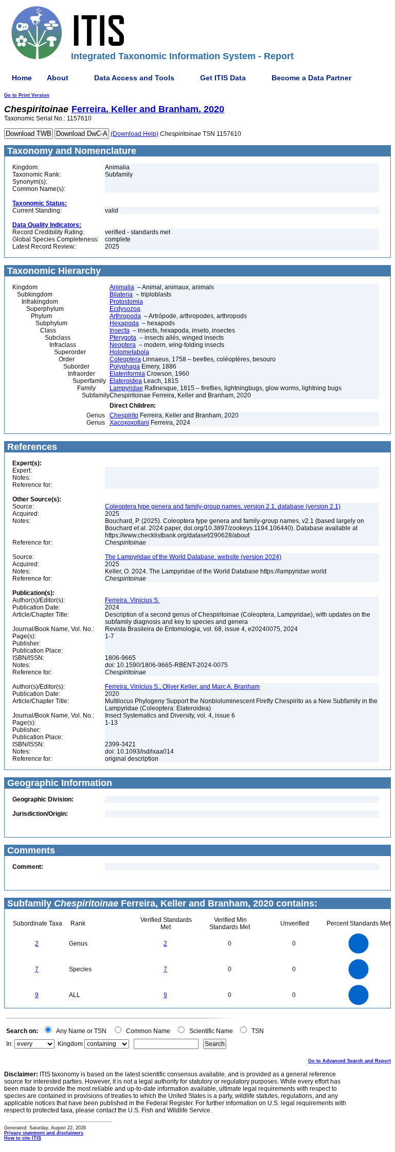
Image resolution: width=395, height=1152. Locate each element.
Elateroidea (126, 381)
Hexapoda (124, 323)
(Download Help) (134, 133)
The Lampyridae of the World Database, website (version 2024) (193, 557)
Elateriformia (127, 373)
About (57, 78)
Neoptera (123, 344)
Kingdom (70, 1044)
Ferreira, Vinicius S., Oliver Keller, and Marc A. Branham (182, 686)
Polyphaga (125, 366)
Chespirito (124, 415)
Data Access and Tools (134, 78)
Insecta (120, 330)
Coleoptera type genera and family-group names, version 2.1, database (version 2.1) (222, 506)
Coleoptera (125, 359)
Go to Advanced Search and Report (349, 1060)
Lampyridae (126, 388)
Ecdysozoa (125, 308)
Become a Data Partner (311, 78)
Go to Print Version (26, 95)
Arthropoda (125, 316)
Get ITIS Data (223, 78)
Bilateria (121, 294)
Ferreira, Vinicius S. (132, 600)
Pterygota (123, 337)
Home (22, 78)
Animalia (122, 287)
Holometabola (129, 352)
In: (9, 1044)
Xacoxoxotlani (129, 422)
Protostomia (126, 301)
